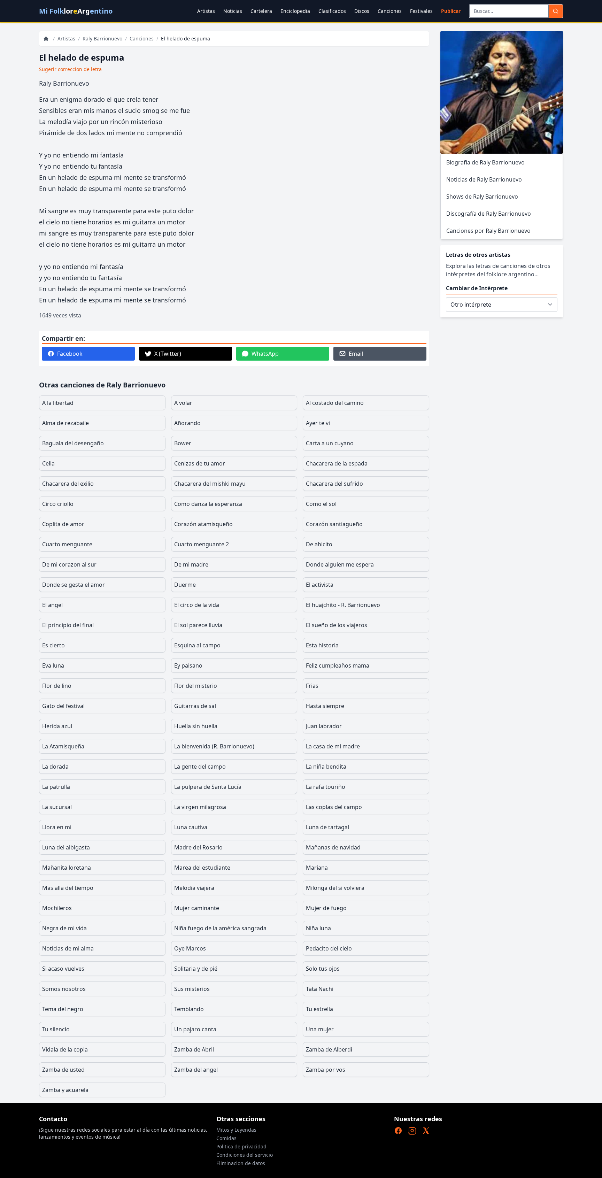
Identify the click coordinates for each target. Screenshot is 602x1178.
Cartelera (261, 11)
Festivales (421, 11)
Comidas (226, 1138)
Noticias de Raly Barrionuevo (484, 179)
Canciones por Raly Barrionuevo (488, 230)
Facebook (70, 353)
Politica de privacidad (241, 1146)
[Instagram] (412, 1130)
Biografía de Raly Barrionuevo (485, 162)
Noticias (232, 11)
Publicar (451, 11)
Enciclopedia (295, 11)
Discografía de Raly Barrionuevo (488, 213)
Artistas (206, 11)
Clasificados (332, 11)
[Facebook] (398, 1130)
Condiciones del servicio (244, 1155)
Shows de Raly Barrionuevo (482, 196)
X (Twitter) (167, 353)
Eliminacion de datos (240, 1163)
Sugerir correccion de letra (70, 69)
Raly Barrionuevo (102, 38)
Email (356, 353)
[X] (426, 1130)
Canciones (390, 11)
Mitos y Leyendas (236, 1129)
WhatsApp (265, 353)
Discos (361, 11)
